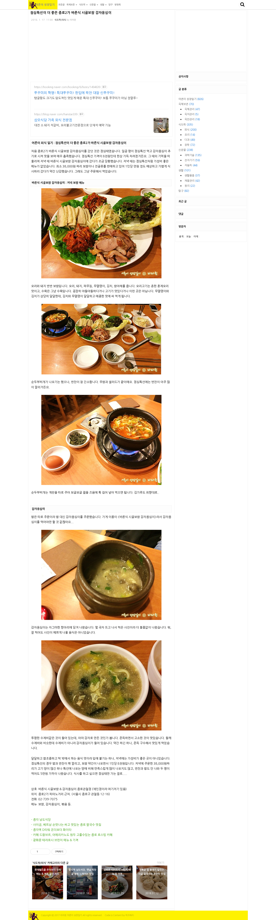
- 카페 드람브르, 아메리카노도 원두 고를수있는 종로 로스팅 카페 (71, 834)
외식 (191, 129)
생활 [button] (102, 5)
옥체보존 (186, 104)
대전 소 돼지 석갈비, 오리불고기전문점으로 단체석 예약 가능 (72, 125)
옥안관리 (192, 119)
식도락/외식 (60, 20)
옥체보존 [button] (70, 5)
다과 (190, 140)
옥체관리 (192, 109)
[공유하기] (41, 852)
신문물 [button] (93, 5)
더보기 (160, 862)
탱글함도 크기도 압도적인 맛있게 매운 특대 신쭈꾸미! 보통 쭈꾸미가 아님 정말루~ (86, 97)
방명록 (118, 5)
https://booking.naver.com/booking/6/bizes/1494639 (67, 87)
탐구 (111, 5)
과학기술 (193, 155)
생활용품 (192, 175)
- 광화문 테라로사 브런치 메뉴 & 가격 (54, 840)
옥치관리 (191, 114)
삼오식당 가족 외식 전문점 (53, 120)
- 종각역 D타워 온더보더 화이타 (51, 829)
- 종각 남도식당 (41, 819)
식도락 (186, 124)
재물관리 (192, 180)
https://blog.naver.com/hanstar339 (55, 114)
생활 (185, 170)
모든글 (61, 5)
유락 (190, 145)
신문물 (186, 150)
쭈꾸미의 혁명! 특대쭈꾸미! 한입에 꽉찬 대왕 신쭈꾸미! (74, 93)
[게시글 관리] (46, 852)
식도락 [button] (82, 5)
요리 (190, 134)
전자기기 (192, 160)
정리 (190, 185)
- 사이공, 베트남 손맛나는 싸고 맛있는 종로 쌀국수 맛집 (66, 824)
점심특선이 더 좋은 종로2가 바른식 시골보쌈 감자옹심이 (70, 12)
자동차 (191, 165)
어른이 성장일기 (43, 4)
